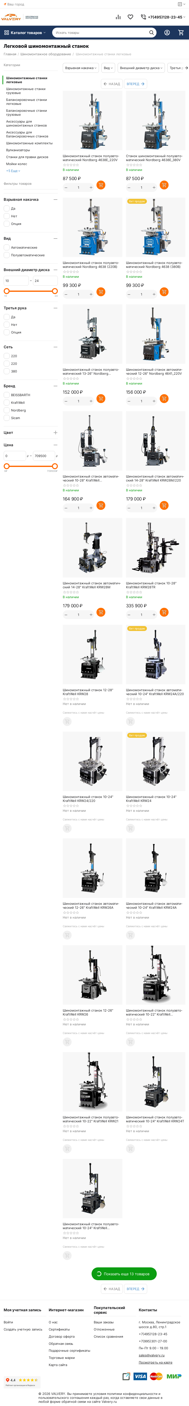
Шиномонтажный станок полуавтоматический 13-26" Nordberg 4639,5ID (91, 371)
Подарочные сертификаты (69, 1350)
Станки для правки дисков (27, 157)
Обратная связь (61, 1344)
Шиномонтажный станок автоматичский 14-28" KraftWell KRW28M (92, 585)
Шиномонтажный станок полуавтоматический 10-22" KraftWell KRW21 (91, 1119)
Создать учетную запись (23, 1329)
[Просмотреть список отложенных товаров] (130, 17)
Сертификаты (59, 1329)
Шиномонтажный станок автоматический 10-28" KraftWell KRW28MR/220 (91, 478)
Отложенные (104, 1329)
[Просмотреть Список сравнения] (118, 17)
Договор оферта (62, 1336)
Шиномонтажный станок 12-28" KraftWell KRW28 (88, 692)
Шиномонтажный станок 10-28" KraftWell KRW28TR (151, 585)
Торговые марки (62, 1358)
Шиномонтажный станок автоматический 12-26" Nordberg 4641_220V (154, 371)
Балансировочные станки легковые (26, 102)
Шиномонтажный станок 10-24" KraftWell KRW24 (151, 799)
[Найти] (151, 32)
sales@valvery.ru (152, 1355)
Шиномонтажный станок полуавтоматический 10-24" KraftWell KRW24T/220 (91, 1226)
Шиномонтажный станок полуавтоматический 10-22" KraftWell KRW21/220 (154, 1012)
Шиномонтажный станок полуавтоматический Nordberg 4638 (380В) (154, 265)
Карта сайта (58, 1365)
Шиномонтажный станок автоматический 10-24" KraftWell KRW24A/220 (155, 692)
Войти (8, 1322)
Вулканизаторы (18, 150)
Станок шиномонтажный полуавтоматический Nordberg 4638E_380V (154, 158)
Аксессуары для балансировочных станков (27, 134)
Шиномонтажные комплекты (29, 143)
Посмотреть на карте (156, 1362)
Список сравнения (108, 1336)
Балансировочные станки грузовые (26, 112)
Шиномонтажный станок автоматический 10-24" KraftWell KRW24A (154, 905)
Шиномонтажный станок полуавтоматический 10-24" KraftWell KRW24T (155, 1119)
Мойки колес (16, 164)
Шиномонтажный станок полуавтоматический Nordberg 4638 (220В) (91, 265)
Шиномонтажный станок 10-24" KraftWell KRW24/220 (88, 799)
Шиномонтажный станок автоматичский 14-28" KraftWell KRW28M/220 (155, 478)
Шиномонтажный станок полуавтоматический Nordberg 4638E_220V (91, 158)
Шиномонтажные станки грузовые (26, 91)
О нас (53, 1322)
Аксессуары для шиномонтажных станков (26, 123)
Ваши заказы (104, 1322)
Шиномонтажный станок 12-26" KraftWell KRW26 (88, 1012)
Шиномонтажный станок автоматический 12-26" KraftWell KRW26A (91, 905)
